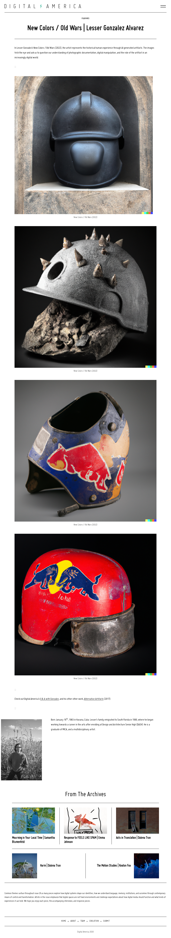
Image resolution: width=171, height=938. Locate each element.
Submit (106, 921)
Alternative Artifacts (94, 699)
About (73, 921)
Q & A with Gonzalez (49, 699)
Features (85, 18)
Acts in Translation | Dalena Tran (133, 837)
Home (63, 921)
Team (82, 921)
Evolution (94, 921)
